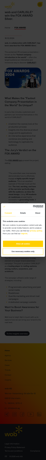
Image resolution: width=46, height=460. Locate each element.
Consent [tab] (8, 213)
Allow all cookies (23, 244)
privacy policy (36, 231)
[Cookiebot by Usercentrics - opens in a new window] (33, 206)
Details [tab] (23, 213)
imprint (24, 234)
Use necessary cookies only (23, 251)
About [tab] (37, 213)
